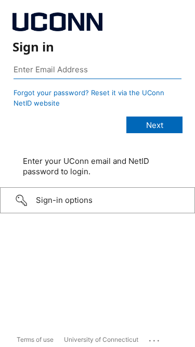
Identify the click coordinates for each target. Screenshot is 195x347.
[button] (97, 200)
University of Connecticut (101, 339)
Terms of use (35, 339)
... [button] (155, 338)
